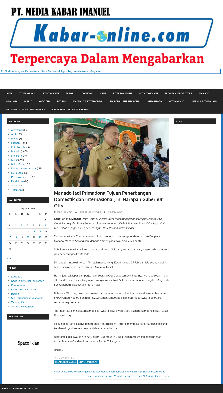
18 (16, 237)
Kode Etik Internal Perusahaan (25, 109)
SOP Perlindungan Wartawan (70, 109)
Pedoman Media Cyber (178, 93)
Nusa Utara (154, 101)
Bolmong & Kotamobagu (87, 101)
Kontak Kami (51, 93)
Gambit (35, 388)
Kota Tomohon (148, 93)
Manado (204, 93)
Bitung (61, 101)
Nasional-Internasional (125, 101)
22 (40, 237)
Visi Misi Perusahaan (204, 101)
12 (22, 231)
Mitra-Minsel (177, 101)
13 (28, 231)
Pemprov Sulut (122, 93)
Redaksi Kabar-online (90, 211)
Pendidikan (17, 181)
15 (40, 231)
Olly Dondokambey (65, 362)
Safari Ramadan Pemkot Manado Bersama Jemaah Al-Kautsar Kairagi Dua (127, 376)
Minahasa (11, 101)
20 (28, 237)
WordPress (20, 388)
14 (34, 231)
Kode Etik (44, 101)
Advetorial (17, 129)
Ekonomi (86, 93)
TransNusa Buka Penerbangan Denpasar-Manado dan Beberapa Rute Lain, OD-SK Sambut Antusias (110, 371)
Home (9, 93)
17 (10, 237)
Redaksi (15, 293)
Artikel (70, 93)
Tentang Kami (27, 93)
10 (10, 231)
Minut (28, 101)
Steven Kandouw (88, 362)
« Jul (9, 258)
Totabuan (16, 189)
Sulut (102, 93)
